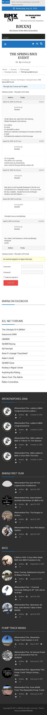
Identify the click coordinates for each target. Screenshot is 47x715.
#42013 (41, 170)
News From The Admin (12, 377)
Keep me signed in (12, 277)
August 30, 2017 (36, 579)
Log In (11, 283)
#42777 (41, 199)
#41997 (41, 141)
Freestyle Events (31, 80)
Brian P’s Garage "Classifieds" (15, 353)
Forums (13, 80)
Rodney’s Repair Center (12, 367)
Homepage (5, 80)
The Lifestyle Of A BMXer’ (13, 329)
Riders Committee (10, 382)
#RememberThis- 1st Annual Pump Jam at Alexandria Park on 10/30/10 (29, 655)
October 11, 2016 (36, 460)
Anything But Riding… (11, 372)
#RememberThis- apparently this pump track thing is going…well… (29, 672)
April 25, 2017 (35, 504)
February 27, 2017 (36, 661)
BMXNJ (23, 26)
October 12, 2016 (36, 415)
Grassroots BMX (9, 334)
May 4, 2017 (34, 644)
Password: (7, 272)
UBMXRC (6, 339)
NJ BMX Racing (8, 344)
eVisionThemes (27, 711)
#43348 (41, 221)
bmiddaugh (26, 62)
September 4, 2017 (37, 564)
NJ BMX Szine (8, 363)
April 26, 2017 (35, 489)
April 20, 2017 (35, 596)
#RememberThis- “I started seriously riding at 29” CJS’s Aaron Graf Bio (29, 590)
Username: (7, 267)
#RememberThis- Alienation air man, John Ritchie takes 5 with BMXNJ (28, 607)
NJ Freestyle (21, 80)
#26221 (41, 102)
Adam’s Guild (8, 358)
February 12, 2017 (36, 679)
